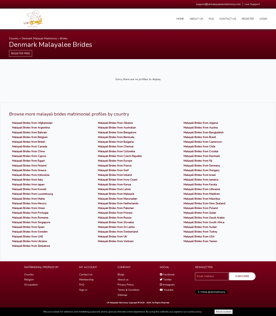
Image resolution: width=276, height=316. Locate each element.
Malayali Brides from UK (112, 236)
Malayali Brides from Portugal (30, 213)
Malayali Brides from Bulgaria (116, 142)
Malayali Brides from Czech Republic (120, 156)
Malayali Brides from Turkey (200, 231)
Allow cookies (223, 311)
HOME (180, 19)
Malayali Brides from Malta (28, 198)
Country (14, 38)
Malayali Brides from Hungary (201, 170)
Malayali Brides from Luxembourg (32, 194)
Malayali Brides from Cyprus (29, 156)
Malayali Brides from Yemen (200, 241)
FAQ (211, 19)
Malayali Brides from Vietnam (115, 241)
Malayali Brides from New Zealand (204, 203)
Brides (64, 38)
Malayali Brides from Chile (199, 146)
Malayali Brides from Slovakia (116, 222)
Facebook (168, 274)
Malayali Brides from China (28, 151)
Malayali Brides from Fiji (198, 160)
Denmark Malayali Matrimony (39, 38)
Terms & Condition (129, 290)
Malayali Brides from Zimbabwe (31, 246)
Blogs (121, 274)
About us (123, 279)
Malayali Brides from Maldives (202, 194)
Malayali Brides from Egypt (28, 160)
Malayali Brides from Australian (117, 127)
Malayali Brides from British (28, 142)
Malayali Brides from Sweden (30, 231)
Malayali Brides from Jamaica (201, 179)
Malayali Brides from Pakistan (116, 208)
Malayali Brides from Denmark (202, 156)
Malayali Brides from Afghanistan (32, 123)
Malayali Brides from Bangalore (117, 132)
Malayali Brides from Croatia (201, 151)
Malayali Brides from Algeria (201, 123)
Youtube (168, 290)
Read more (208, 311)
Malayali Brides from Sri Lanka (116, 227)
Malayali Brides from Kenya (114, 184)
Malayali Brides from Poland (201, 208)
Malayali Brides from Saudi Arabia (204, 217)
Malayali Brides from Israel (200, 175)
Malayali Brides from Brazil (200, 137)
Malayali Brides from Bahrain (29, 132)
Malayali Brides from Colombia (116, 151)
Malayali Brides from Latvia (114, 189)
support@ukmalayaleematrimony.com (218, 4)
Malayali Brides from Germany (202, 165)
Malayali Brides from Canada (29, 146)
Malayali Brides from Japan (28, 184)
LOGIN (263, 19)
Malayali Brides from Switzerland (118, 231)
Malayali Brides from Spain (28, 227)
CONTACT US (227, 19)
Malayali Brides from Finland (29, 165)
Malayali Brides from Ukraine (29, 241)
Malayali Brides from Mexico (29, 203)
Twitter (167, 279)
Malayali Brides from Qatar (200, 213)
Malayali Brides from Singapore (31, 222)
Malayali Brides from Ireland (115, 175)
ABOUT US (196, 19)
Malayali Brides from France (115, 165)
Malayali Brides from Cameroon (203, 142)
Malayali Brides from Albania (115, 123)
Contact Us (86, 274)
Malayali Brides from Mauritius (202, 198)
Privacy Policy (126, 284)
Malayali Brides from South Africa (204, 222)
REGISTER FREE (20, 53)
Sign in (83, 290)
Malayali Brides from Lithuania (202, 189)
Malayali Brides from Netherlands (118, 203)
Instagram (168, 284)
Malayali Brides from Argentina (31, 127)
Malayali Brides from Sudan (200, 227)
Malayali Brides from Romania (30, 217)
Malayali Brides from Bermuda (116, 137)
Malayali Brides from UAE (27, 236)
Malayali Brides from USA (199, 236)
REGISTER (248, 19)
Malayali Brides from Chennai (115, 146)
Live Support (252, 4)
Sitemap (122, 295)
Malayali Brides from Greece (29, 170)
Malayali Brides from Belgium (30, 137)
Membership (86, 279)
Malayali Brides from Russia (114, 217)
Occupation (31, 284)
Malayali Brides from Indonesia (30, 175)
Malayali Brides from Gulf (113, 170)
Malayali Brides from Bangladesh (204, 132)
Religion (29, 279)
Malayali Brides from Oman (28, 208)
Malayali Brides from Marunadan (117, 198)
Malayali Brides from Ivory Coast (117, 179)
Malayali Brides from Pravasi (115, 213)
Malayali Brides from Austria (201, 127)
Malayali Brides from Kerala (200, 184)
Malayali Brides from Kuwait (29, 189)
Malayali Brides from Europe (115, 160)
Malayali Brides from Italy (27, 179)
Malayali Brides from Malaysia (116, 194)
